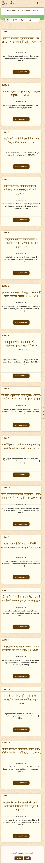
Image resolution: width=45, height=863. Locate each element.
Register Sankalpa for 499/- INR (21, 856)
